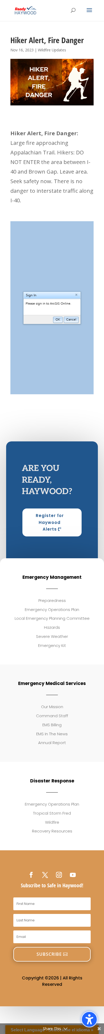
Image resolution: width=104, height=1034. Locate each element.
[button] (89, 13)
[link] (25, 10)
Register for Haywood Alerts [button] (50, 522)
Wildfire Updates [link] (52, 49)
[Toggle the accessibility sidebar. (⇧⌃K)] (89, 1019)
